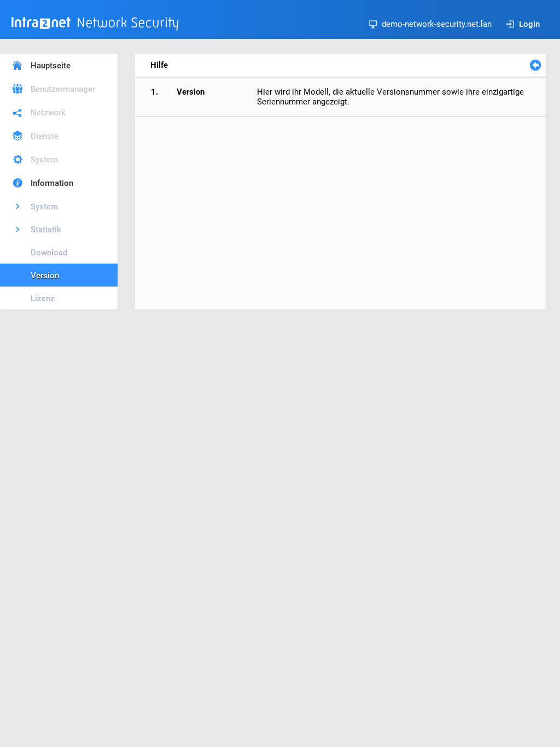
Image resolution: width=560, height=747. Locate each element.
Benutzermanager (63, 89)
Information (52, 183)
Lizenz (43, 299)
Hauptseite (51, 66)
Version (45, 276)
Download (49, 253)
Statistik (46, 230)
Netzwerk (48, 113)
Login (529, 24)
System (44, 160)
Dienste (45, 136)
